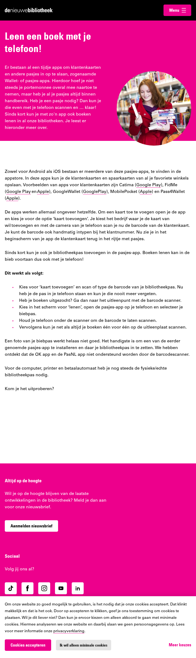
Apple (43, 192)
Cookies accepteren (28, 645)
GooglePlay (94, 192)
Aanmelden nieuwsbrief (31, 526)
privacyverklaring (68, 631)
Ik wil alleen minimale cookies (83, 645)
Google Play (148, 185)
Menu (180, 10)
